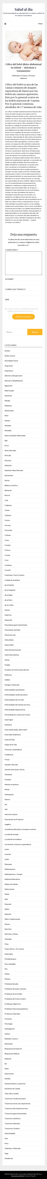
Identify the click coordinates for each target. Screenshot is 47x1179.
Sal (6, 1064)
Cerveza (8, 525)
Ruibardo (8, 1059)
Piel (6, 969)
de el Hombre (9, 585)
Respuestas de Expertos (13, 1049)
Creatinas (8, 565)
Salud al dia (23, 9)
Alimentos (8, 406)
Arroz (7, 446)
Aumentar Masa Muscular (14, 470)
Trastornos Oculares (12, 1128)
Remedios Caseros (11, 1039)
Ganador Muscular (11, 765)
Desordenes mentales (12, 630)
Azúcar (7, 480)
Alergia (7, 401)
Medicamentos (10, 869)
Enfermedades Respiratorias (15, 710)
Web (7, 299)
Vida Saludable (10, 1133)
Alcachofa (8, 396)
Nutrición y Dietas (11, 934)
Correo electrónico (15, 289)
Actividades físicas (11, 361)
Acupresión (9, 366)
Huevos (7, 799)
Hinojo (7, 789)
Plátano (7, 979)
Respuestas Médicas (12, 1054)
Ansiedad (8, 430)
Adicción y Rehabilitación (14, 381)
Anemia (7, 421)
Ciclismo (8, 535)
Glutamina (8, 774)
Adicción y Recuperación (13, 376)
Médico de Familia (11, 884)
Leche (7, 849)
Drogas (7, 665)
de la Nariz (8, 600)
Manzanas (8, 864)
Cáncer (7, 510)
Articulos (8, 460)
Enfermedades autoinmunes (15, 690)
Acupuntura (9, 371)
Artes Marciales (10, 450)
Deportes (8, 615)
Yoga (6, 1153)
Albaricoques (9, 391)
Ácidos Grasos (10, 356)
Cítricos (7, 550)
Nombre (9, 279)
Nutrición (8, 929)
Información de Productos (14, 819)
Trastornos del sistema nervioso (16, 1108)
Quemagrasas (10, 1029)
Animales (8, 426)
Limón (7, 859)
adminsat (23, 78)
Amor (7, 416)
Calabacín (8, 505)
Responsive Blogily (17, 1176)
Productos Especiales (12, 1014)
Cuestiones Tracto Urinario (14, 575)
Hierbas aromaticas (12, 784)
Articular (8, 455)
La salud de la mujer (12, 834)
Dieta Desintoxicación (13, 650)
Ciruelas (8, 545)
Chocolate (8, 530)
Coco (6, 560)
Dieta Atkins (9, 640)
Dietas (7, 660)
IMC (6, 809)
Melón (7, 894)
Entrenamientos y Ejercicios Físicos (17, 715)
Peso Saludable (10, 964)
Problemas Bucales (11, 984)
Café (6, 500)
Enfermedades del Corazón (14, 700)
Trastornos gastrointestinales (16, 1114)
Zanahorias (9, 1158)
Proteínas (8, 1019)
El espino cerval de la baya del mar (17, 670)
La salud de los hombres (13, 839)
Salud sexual (9, 1074)
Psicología (8, 1024)
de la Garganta (10, 590)
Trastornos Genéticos (13, 1118)
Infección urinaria (11, 814)
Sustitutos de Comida (12, 1089)
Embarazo (8, 675)
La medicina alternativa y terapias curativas (20, 829)
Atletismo (8, 465)
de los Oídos (9, 605)
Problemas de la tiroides (13, 994)
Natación (8, 914)
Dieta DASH (9, 645)
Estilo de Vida (10, 740)
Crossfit (7, 570)
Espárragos (9, 720)
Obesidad (8, 939)
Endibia (7, 680)
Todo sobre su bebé (12, 1094)
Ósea (6, 944)
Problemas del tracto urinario (15, 999)
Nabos (7, 909)
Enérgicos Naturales (12, 685)
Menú (40, 24)
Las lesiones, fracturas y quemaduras (18, 844)
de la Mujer (9, 595)
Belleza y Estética (11, 485)
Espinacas (8, 725)
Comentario (11, 250)
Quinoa (7, 1034)
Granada (8, 780)
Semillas (7, 1079)
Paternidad (9, 954)
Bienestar (8, 490)
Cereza (7, 520)
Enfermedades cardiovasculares (16, 695)
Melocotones (9, 889)
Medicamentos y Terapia (13, 874)
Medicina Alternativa (12, 879)
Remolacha (9, 1044)
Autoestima (9, 475)
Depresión (8, 620)
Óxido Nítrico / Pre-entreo (14, 949)
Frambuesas (9, 755)
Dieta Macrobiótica (12, 655)
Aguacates (8, 386)
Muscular (8, 904)
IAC (6, 804)
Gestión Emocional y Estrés (14, 770)
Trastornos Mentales (12, 1124)
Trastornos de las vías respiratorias (17, 1104)
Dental (7, 610)
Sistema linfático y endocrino (15, 1084)
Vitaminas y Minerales (13, 1148)
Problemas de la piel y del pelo (15, 989)
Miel (6, 899)
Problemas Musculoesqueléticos (16, 1009)
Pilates (7, 974)
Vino (6, 1138)
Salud (7, 1069)
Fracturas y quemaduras (13, 750)
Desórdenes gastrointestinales (16, 625)
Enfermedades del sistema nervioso (17, 705)
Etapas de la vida (11, 745)
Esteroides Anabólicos (13, 735)
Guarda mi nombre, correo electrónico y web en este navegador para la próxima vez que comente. (22, 310)
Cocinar (7, 555)
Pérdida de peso (10, 959)
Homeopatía (9, 794)
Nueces (7, 924)
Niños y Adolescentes (12, 919)
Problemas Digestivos (13, 1004)
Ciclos (7, 540)
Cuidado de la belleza (12, 580)
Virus (6, 1143)
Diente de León (10, 635)
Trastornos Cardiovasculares (15, 1099)
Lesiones (8, 854)
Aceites (7, 351)
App (6, 440)
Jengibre (8, 824)
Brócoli (7, 495)
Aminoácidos (9, 411)
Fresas (7, 760)
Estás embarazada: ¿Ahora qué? (16, 730)
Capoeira (8, 515)
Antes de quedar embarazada (15, 436)
